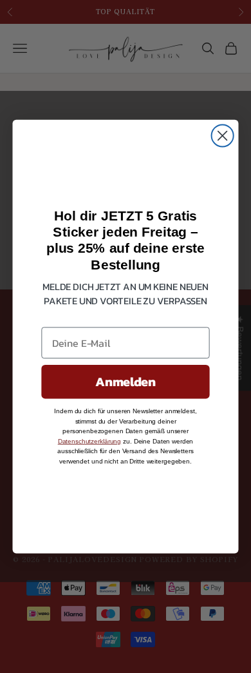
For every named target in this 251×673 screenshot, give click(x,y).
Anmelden (125, 382)
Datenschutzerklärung (89, 441)
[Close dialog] (223, 135)
